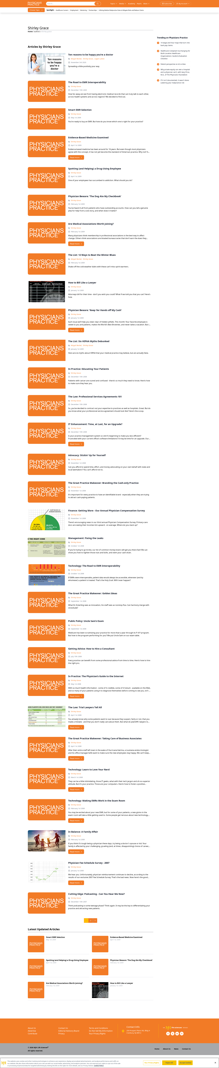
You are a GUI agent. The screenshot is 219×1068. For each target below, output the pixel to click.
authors (37, 31)
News (176, 1049)
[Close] (215, 1062)
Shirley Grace (76, 86)
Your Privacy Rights (97, 1033)
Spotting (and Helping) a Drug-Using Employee (67, 960)
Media (121, 4)
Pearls (139, 4)
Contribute (32, 1033)
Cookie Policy (99, 1066)
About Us (32, 1028)
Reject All (169, 1063)
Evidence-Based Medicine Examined (126, 937)
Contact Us (63, 1028)
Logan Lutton (99, 59)
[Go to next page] (95, 920)
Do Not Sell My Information (101, 1031)
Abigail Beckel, (76, 59)
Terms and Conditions (98, 1028)
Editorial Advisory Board (68, 1031)
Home (30, 31)
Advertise (32, 1031)
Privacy (61, 1033)
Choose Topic (35, 10)
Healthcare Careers (62, 10)
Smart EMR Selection (55, 937)
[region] (109, 1063)
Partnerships (93, 10)
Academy (131, 4)
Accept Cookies (185, 1063)
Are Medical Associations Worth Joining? (64, 983)
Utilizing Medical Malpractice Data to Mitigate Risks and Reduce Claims (121, 10)
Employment (74, 10)
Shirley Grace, (88, 59)
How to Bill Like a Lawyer (121, 983)
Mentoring (83, 10)
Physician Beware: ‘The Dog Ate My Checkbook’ (131, 960)
